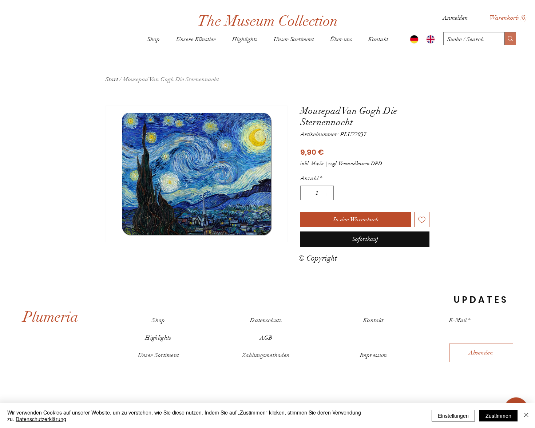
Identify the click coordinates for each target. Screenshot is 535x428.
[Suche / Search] (510, 38)
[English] (429, 39)
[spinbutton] (317, 193)
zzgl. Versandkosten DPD (355, 163)
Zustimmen (498, 415)
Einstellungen (453, 415)
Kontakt (373, 320)
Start (112, 79)
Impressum (373, 355)
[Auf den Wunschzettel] (421, 219)
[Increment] (327, 193)
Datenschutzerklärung (41, 419)
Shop (158, 320)
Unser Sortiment (158, 355)
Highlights (158, 337)
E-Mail (458, 320)
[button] (508, 17)
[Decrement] (306, 193)
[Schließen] (526, 415)
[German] (413, 39)
